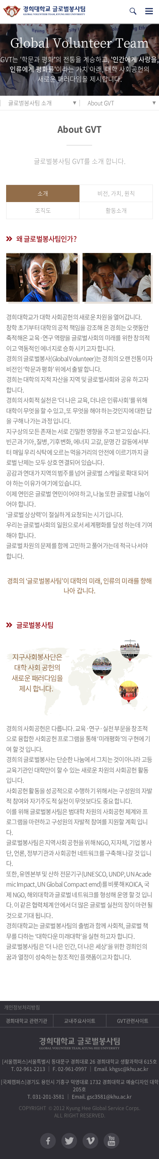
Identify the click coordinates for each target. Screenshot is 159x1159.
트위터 (69, 1141)
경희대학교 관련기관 (26, 1021)
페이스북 (48, 1141)
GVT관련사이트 (132, 1021)
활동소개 (116, 210)
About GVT (101, 103)
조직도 (43, 210)
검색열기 (133, 11)
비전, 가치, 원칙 (116, 193)
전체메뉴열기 (149, 11)
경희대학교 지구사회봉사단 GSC (44, 11)
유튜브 (111, 1141)
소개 (43, 193)
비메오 (90, 1141)
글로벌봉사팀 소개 (30, 103)
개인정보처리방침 (22, 1007)
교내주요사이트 (79, 1021)
